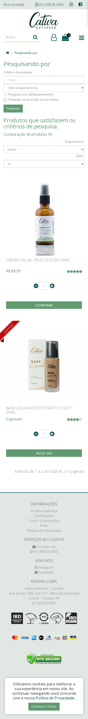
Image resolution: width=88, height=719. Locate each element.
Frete (44, 525)
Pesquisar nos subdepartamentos (31, 94)
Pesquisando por (26, 53)
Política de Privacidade (44, 530)
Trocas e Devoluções (44, 520)
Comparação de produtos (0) (28, 134)
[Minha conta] (54, 38)
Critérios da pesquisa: (18, 72)
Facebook (46, 572)
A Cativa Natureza (44, 511)
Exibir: (80, 156)
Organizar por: (74, 142)
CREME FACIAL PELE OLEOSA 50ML (38, 260)
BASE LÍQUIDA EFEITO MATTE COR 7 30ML (38, 410)
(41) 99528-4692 (51, 4)
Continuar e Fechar (44, 706)
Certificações (44, 516)
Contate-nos (46, 546)
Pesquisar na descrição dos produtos (33, 100)
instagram (46, 567)
